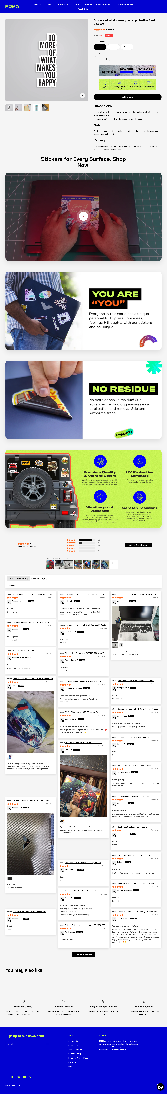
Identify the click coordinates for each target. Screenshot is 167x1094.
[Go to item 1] (9, 108)
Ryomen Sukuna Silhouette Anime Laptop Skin (84, 681)
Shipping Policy (74, 1054)
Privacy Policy (74, 1045)
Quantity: (97, 54)
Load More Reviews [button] (83, 954)
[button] (71, 540)
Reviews (88, 4)
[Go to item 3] (27, 108)
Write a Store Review (138, 545)
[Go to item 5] (45, 108)
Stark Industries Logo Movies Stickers (133, 827)
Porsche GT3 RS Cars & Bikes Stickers (133, 737)
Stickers (62, 4)
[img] (29, 544)
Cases (48, 4)
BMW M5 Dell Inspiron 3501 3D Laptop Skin (82, 712)
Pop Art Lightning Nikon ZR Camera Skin (134, 796)
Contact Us (73, 1041)
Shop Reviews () (39, 578)
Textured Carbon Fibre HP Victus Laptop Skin (31, 800)
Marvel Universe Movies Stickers (26, 650)
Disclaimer (72, 1062)
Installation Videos (124, 4)
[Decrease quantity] (97, 59)
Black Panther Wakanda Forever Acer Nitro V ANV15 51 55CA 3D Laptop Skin (133, 682)
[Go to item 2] (18, 108)
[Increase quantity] (106, 59)
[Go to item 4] (36, 108)
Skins (36, 4)
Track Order (83, 9)
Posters (76, 4)
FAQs (70, 1066)
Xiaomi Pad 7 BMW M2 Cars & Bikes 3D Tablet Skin (33, 678)
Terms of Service (75, 1049)
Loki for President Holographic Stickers (134, 855)
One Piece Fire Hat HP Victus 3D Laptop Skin (83, 862)
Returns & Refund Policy (78, 1058)
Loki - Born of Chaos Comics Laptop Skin (29, 911)
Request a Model (103, 4)
